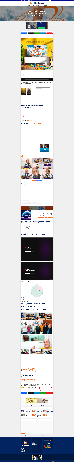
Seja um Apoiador (23, 451)
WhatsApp (24, 0)
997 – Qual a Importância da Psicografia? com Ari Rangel (29, 379)
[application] (37, 79)
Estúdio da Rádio (22, 449)
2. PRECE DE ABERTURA (39, 88)
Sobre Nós (29, 5)
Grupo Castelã (29, 0)
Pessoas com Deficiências (28, 395)
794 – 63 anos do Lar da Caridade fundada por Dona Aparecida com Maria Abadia (33, 381)
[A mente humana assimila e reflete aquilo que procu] (26, 174)
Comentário (22, 421)
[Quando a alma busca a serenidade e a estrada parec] (37, 174)
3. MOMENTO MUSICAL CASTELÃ (40, 89)
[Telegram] (47, 447)
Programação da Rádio (35, 444)
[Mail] (44, 447)
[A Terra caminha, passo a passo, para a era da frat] (37, 163)
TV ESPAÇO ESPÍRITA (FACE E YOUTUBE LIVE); (28, 370)
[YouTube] (44, 446)
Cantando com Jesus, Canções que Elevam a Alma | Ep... (28, 411)
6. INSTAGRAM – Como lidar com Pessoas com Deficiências (44, 92)
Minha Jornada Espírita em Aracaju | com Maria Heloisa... (49, 417)
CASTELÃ (33, 110)
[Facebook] (49, 446)
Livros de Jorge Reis (34, 442)
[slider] (51, 79)
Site (42, 427)
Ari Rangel (23, 395)
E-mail (33, 427)
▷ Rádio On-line (22, 0)
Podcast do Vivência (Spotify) (35, 440)
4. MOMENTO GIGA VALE (39, 90)
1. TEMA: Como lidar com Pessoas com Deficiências (43, 87)
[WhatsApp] (47, 446)
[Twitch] (50, 447)
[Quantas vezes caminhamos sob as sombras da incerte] (47, 163)
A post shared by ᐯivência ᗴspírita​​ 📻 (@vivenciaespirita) (31, 202)
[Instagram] (50, 446)
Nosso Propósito (22, 447)
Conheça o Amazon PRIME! (35, 123)
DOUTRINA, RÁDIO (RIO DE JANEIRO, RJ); (27, 369)
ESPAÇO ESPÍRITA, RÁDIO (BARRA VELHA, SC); (28, 368)
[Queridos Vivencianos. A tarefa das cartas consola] (47, 174)
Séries (42, 5)
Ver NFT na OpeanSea (45, 217)
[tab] (23, 182)
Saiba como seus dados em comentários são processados (40, 435)
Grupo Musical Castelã (30, 113)
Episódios (33, 441)
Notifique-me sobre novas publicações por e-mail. (28, 432)
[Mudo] (50, 79)
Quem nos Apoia (22, 448)
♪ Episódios (39, 5)
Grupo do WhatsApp (23, 450)
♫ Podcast (26, 0)
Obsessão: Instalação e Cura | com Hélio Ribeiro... (39, 416)
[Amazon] (49, 447)
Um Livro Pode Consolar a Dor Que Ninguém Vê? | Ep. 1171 (50, 412)
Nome (22, 427)
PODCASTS (37, 10)
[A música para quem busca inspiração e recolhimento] (26, 163)
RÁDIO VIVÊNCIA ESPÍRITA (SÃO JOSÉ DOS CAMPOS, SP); (30, 367)
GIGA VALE (29, 120)
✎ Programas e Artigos (34, 5)
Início (26, 5)
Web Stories (34, 445)
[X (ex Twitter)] (46, 446)
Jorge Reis (31, 0)
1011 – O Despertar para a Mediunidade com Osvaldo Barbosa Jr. (31, 380)
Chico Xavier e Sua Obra (35, 446)
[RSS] (46, 447)
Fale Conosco (22, 452)
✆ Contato (45, 5)
